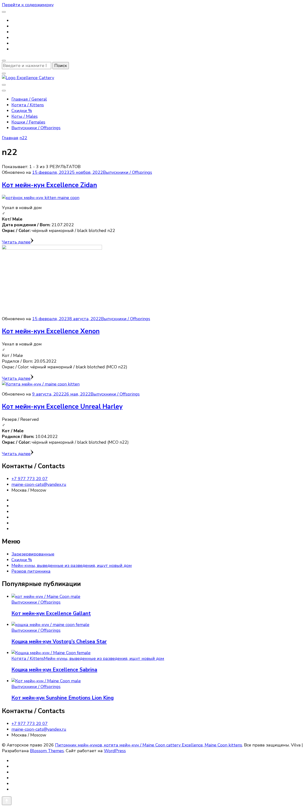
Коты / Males (24, 116)
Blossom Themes (47, 751)
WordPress (115, 751)
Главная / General (29, 99)
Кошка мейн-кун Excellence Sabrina (54, 669)
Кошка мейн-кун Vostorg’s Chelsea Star (59, 641)
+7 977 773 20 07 (29, 479)
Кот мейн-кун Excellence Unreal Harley (62, 406)
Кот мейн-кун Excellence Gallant (51, 613)
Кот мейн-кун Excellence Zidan (49, 185)
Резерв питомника (31, 571)
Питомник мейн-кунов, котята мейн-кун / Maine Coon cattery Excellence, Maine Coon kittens (148, 745)
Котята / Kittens (27, 105)
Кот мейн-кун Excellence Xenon (51, 331)
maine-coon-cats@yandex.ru (38, 484)
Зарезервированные (32, 554)
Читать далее (16, 242)
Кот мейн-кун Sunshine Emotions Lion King (62, 697)
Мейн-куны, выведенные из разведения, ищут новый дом (71, 565)
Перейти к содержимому (28, 5)
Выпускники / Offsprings (36, 128)
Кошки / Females (28, 122)
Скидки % (21, 110)
